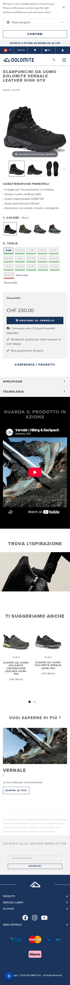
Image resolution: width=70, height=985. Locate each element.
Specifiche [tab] (12, 381)
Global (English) (20, 22)
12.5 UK (43, 266)
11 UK (8, 266)
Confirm (35, 34)
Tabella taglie (22, 275)
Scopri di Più (16, 790)
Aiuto (21, 50)
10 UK (42, 258)
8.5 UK (8, 258)
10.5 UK (54, 258)
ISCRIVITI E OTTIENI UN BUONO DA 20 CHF (35, 43)
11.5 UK (20, 266)
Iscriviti (35, 866)
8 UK (53, 250)
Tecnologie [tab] (13, 391)
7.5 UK (42, 250)
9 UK (19, 258)
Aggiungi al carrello (36, 320)
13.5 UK (9, 274)
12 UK (31, 266)
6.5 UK (19, 250)
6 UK (8, 250)
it (10, 50)
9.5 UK (31, 258)
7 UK (31, 250)
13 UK (55, 266)
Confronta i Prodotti (35, 364)
